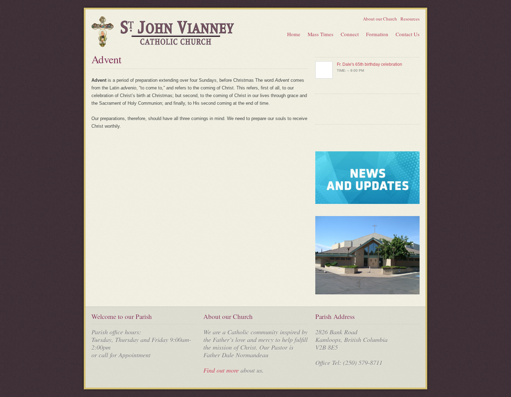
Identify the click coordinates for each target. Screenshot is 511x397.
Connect (350, 34)
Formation (377, 34)
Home (293, 34)
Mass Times (320, 34)
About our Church (380, 19)
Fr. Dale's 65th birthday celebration (369, 64)
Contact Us (408, 34)
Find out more (221, 370)
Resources (410, 19)
